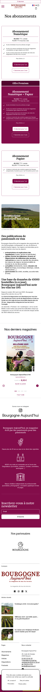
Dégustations (6, 662)
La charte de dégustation (10, 296)
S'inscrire (20, 517)
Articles (4, 658)
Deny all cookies (24, 680)
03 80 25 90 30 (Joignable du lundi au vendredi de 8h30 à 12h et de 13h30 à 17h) (30, 661)
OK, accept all (12, 680)
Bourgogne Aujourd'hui (20, 415)
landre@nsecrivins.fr (29, 666)
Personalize (11, 683)
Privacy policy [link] (22, 683)
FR (36, 5)
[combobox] (34, 5)
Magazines (5, 655)
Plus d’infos (19, 58)
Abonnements (6, 652)
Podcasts (4, 665)
